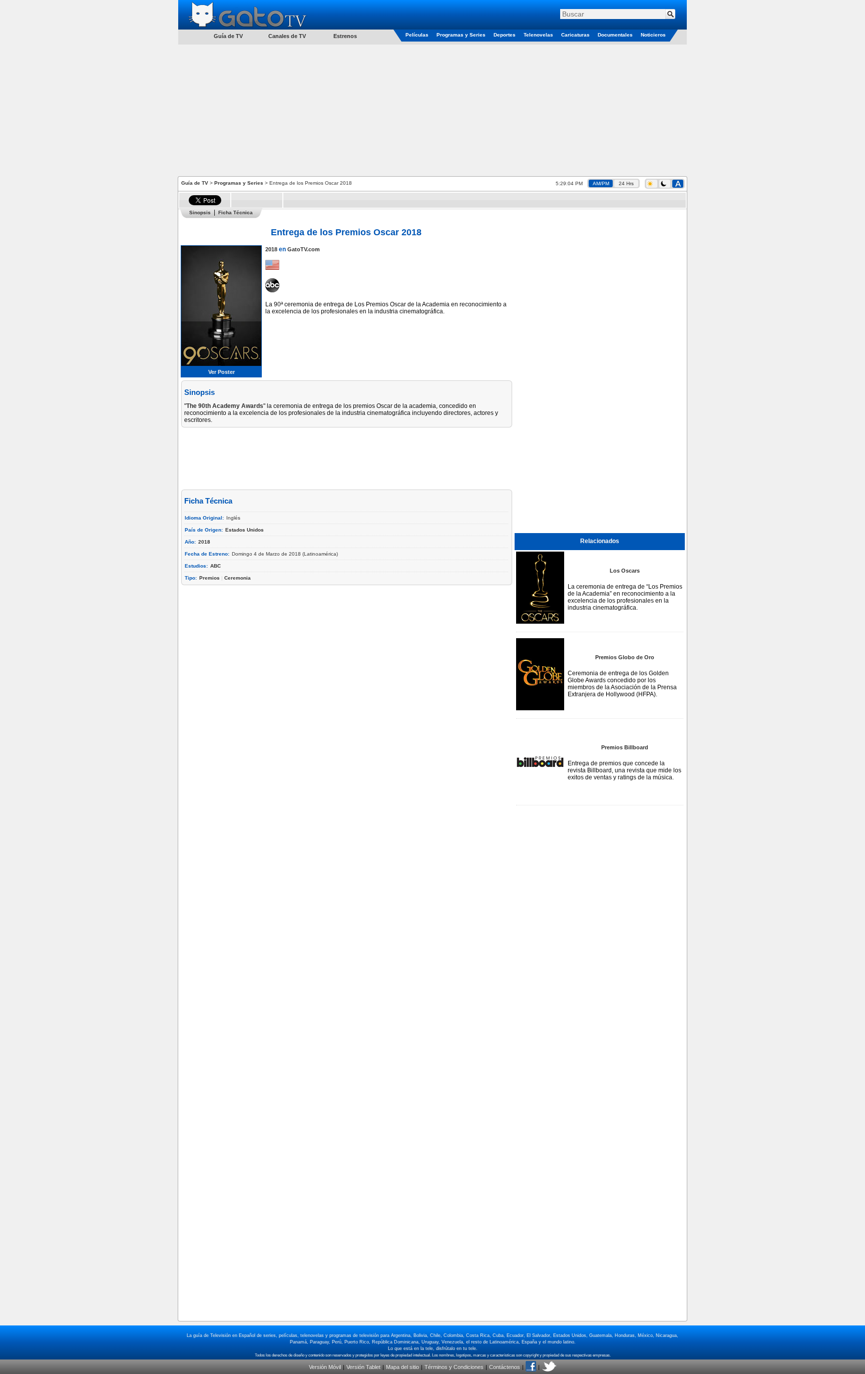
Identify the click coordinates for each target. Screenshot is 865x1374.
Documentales (615, 35)
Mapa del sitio (402, 1367)
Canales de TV (287, 36)
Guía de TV (194, 183)
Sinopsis (200, 212)
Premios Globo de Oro (624, 657)
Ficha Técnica (235, 212)
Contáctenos (504, 1367)
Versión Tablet (363, 1367)
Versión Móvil (325, 1367)
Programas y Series (461, 35)
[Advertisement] (432, 109)
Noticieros (653, 35)
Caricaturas (575, 35)
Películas (416, 35)
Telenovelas (538, 35)
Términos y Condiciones (454, 1367)
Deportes (505, 35)
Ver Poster (221, 372)
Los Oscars (625, 571)
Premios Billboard (624, 747)
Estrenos (345, 36)
